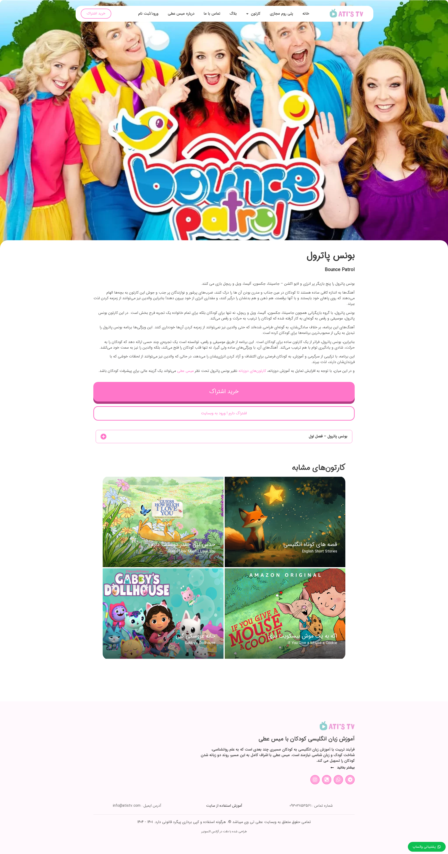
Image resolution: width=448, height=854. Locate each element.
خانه (305, 14)
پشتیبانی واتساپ (424, 847)
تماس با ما (212, 14)
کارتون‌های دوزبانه (252, 371)
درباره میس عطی (181, 14)
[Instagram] (315, 779)
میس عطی (185, 371)
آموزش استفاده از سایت (224, 806)
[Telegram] (350, 779)
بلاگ (233, 14)
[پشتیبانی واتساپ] (439, 847)
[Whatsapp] (338, 779)
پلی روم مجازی (281, 14)
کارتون (255, 14)
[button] (224, 436)
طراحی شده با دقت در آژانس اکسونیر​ (224, 831)
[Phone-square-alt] (326, 779)
